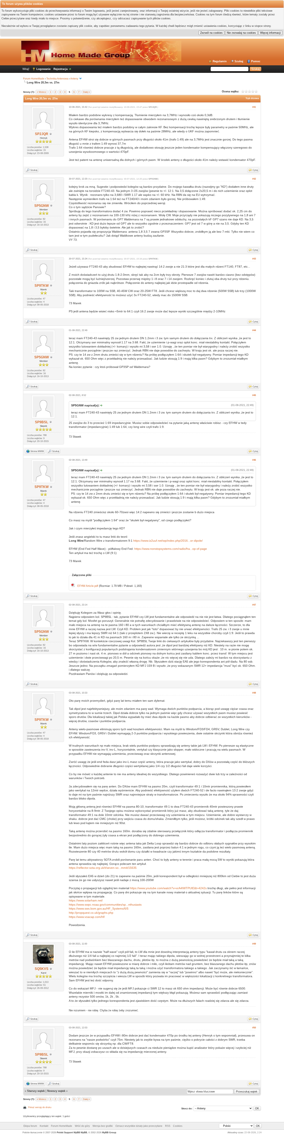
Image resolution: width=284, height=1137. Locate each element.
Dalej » (86, 92)
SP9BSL (41, 422)
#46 (254, 460)
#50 (254, 1027)
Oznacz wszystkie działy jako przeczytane (138, 1126)
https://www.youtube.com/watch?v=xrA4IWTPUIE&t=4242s (168, 888)
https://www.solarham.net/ (86, 900)
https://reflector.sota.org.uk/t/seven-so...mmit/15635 (103, 867)
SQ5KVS (41, 969)
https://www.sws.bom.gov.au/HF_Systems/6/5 (98, 908)
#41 (254, 107)
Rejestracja (60, 69)
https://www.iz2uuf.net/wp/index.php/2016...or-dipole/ (168, 540)
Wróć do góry (82, 1126)
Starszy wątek (36, 1090)
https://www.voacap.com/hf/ (87, 917)
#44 (254, 330)
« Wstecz (41, 92)
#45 (254, 395)
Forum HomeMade (33, 78)
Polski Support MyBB (68, 1132)
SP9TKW (42, 285)
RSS (167, 1126)
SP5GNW (41, 205)
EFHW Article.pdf (87, 585)
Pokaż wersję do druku (39, 1107)
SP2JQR (41, 134)
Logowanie (43, 69)
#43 (254, 258)
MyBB (84, 1132)
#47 (254, 604)
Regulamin (220, 61)
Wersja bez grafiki (103, 1126)
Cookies (177, 1126)
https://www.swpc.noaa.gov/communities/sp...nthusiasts (105, 904)
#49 (254, 943)
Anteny (74, 78)
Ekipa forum (30, 1126)
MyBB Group (109, 1132)
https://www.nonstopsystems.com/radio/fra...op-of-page (170, 548)
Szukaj (239, 61)
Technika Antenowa (57, 78)
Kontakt (44, 1126)
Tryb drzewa (252, 98)
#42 (254, 179)
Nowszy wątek (56, 1090)
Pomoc (255, 61)
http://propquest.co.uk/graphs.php (91, 912)
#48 (254, 692)
